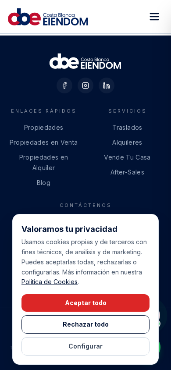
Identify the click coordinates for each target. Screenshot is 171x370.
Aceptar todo (86, 302)
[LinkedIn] (106, 85)
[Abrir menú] (154, 16)
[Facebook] (64, 85)
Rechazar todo (86, 324)
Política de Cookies (49, 281)
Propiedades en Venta (44, 142)
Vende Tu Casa (127, 157)
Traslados (127, 127)
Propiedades (44, 127)
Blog (43, 182)
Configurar (85, 346)
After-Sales (127, 172)
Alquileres (127, 142)
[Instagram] (85, 85)
